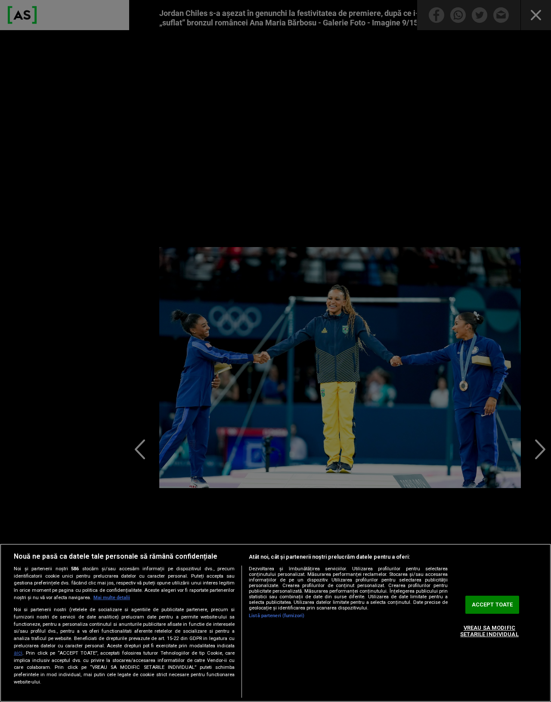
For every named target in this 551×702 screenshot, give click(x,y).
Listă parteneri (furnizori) (276, 616)
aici (18, 653)
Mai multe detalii (111, 597)
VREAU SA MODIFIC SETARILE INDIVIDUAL (489, 631)
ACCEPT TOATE (492, 604)
